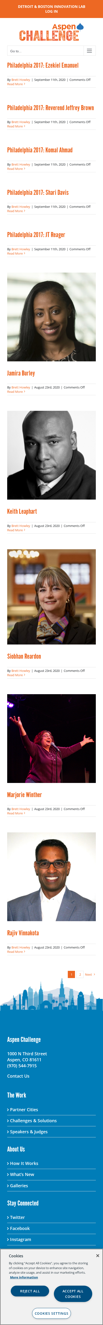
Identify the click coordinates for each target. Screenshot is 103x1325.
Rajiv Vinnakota (23, 933)
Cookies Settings (52, 1313)
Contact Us (18, 1076)
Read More (15, 84)
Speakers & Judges (29, 1131)
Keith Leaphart (22, 511)
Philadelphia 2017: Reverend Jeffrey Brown (50, 107)
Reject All (30, 1291)
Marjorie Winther (24, 794)
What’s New (22, 1174)
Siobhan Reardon (24, 656)
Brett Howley (20, 80)
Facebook (20, 1228)
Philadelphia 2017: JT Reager (36, 234)
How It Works (24, 1163)
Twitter (17, 1217)
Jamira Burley (21, 373)
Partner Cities (24, 1109)
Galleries (19, 1185)
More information (24, 1277)
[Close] (97, 1255)
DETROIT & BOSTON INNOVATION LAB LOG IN (51, 9)
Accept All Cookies (73, 1294)
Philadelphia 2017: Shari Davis (38, 192)
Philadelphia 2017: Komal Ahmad (40, 150)
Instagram (20, 1239)
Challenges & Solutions (33, 1120)
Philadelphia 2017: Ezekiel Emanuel (43, 65)
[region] (51, 1287)
